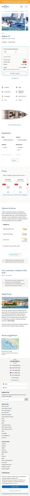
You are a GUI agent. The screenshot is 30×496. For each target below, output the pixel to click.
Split (26, 11)
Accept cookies (15, 486)
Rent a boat (7, 11)
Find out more (13, 483)
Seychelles (4, 452)
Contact (4, 437)
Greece (4, 446)
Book (8, 192)
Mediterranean (15, 11)
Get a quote (16, 73)
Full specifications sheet (14, 125)
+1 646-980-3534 (15, 365)
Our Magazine (6, 435)
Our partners (5, 412)
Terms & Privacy (6, 425)
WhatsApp (16, 377)
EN (6, 387)
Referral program (6, 414)
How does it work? (7, 408)
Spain (3, 448)
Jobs (3, 423)
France (3, 456)
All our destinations (7, 460)
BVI (3, 454)
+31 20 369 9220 (15, 375)
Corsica (4, 450)
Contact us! (24, 195)
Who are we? (5, 406)
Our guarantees (6, 410)
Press (3, 421)
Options (23, 64)
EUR (6, 384)
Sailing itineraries (6, 464)
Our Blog (4, 433)
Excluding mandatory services (12, 69)
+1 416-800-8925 (15, 370)
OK (26, 399)
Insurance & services (7, 416)
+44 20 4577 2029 (15, 368)
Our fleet (4, 462)
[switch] (15, 78)
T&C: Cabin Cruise (7, 427)
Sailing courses (6, 466)
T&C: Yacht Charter (7, 429)
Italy (3, 458)
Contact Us (16, 380)
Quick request (6, 469)
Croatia (22, 11)
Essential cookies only (15, 490)
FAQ (3, 419)
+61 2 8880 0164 (16, 373)
